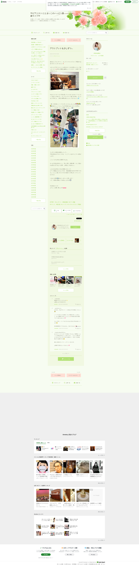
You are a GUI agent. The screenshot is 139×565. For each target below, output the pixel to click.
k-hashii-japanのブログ (91, 124)
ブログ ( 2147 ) (34, 80)
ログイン (135, 1)
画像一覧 (57, 32)
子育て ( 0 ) (33, 129)
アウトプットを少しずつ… (61, 48)
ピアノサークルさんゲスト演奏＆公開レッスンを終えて (38, 52)
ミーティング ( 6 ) (35, 82)
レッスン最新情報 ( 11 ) (36, 116)
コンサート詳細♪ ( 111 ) (36, 94)
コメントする (67, 359)
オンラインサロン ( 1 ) (36, 135)
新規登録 (128, 1)
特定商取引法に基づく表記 (95, 564)
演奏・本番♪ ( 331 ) (35, 84)
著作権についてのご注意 (93, 145)
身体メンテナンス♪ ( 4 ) (36, 103)
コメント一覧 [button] (79, 214)
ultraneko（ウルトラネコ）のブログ (94, 126)
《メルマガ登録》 (90, 91)
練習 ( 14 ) (33, 87)
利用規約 (75, 564)
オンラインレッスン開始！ (37, 67)
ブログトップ (36, 32)
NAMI (87, 114)
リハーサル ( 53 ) (35, 96)
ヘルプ (103, 564)
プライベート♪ (56, 56)
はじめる (46, 554)
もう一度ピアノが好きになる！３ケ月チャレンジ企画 (38, 56)
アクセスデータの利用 (83, 564)
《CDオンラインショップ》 (92, 85)
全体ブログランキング (91, 63)
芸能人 (48, 442)
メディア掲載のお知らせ (36, 49)
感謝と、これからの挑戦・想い (38, 65)
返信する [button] (79, 304)
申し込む (93, 554)
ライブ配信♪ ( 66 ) (35, 110)
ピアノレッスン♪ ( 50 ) (36, 114)
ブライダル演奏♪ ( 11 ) (36, 98)
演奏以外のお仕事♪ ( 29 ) (37, 105)
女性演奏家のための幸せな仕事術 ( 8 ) (38, 126)
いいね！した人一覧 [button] (70, 214)
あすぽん (56, 304)
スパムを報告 (60, 564)
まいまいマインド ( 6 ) (36, 119)
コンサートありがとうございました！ (74, 40)
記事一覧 (47, 32)
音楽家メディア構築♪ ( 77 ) (37, 112)
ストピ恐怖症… (58, 40)
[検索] (106, 33)
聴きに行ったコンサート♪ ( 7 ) (38, 107)
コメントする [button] (67, 211)
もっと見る (65, 268)
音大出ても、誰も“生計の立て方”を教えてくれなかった (38, 62)
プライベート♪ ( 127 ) (36, 91)
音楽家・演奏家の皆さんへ (37, 44)
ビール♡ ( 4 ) (34, 89)
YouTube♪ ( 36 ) (35, 100)
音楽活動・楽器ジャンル (91, 64)
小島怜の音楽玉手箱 (90, 117)
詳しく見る (69, 554)
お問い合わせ (68, 564)
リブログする (78, 210)
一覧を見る (97, 130)
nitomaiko (56, 328)
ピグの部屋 (100, 55)
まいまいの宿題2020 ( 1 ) (37, 123)
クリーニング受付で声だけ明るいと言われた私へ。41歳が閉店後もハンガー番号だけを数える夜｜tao (97, 121)
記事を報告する (79, 220)
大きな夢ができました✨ (36, 59)
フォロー (75, 227)
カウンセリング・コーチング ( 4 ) (38, 132)
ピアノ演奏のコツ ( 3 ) (36, 121)
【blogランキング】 (90, 103)
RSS (89, 143)
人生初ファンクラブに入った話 (38, 47)
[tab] (41, 442)
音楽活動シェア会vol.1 (36, 42)
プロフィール (94, 55)
